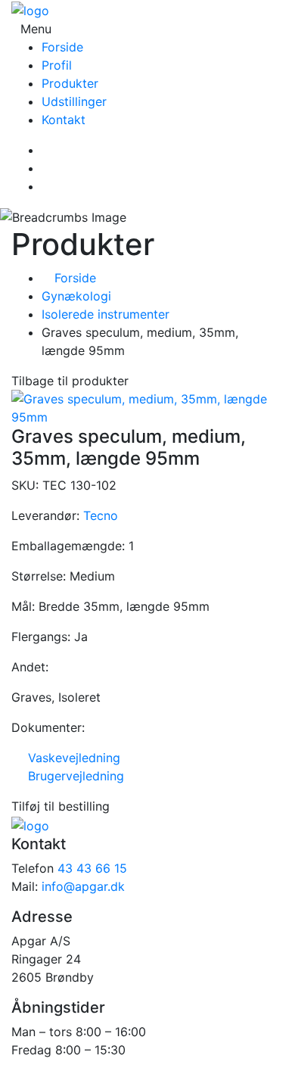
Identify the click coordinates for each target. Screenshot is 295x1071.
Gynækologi (76, 296)
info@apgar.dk (83, 886)
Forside (62, 46)
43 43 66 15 (92, 868)
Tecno (100, 515)
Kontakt (63, 119)
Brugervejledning (72, 775)
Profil (57, 65)
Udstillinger (74, 101)
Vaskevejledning (70, 757)
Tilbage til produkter (70, 380)
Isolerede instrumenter (105, 314)
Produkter (70, 83)
